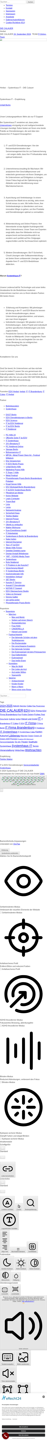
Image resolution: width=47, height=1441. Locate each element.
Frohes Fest (39, 714)
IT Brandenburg (35, 392)
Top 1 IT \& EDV (13, 545)
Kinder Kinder (17, 684)
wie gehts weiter (13, 600)
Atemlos (23, 706)
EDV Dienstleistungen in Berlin (19, 418)
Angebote (10, 17)
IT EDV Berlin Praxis (15, 464)
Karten (38, 731)
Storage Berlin (12, 449)
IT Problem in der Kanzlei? (17, 565)
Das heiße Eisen (19, 661)
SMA (42, 774)
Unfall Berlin (5, 105)
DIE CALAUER (6, 28)
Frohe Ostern (28, 714)
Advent (16, 706)
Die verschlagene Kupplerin (23, 646)
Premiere (13, 739)
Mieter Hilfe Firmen (14, 548)
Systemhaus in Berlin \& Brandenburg (22, 536)
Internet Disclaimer (14, 542)
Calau (29, 706)
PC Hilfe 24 (11, 435)
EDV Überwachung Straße (17, 591)
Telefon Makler (12, 516)
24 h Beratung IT (13, 444)
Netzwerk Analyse (13, 510)
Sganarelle (16, 675)
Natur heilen (11, 539)
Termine (9, 5)
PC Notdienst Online (14, 446)
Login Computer (13, 499)
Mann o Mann (17, 687)
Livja (8, 504)
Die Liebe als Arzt (19, 669)
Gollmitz (12, 719)
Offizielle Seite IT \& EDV (16, 438)
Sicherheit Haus (13, 513)
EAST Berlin (11, 415)
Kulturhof (4, 735)
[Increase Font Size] (2, 1148)
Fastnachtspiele (15, 635)
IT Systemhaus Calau (26, 732)
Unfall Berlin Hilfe (13, 467)
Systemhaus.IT (13, 276)
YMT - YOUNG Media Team (18, 556)
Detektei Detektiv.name (16, 551)
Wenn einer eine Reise (21, 690)
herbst (22, 392)
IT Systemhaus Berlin (15, 571)
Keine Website (12, 496)
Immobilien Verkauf (14, 577)
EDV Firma (36, 710)
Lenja (8, 507)
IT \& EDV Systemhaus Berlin (18, 490)
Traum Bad (10, 501)
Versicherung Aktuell (14, 568)
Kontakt (9, 8)
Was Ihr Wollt (17, 666)
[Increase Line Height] (2, 1182)
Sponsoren (10, 11)
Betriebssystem (12, 406)
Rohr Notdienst (12, 562)
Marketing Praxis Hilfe (15, 470)
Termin (36, 746)
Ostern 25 (38, 736)
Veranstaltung (7, 750)
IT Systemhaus (12, 441)
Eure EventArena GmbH (16, 530)
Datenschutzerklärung (15, 20)
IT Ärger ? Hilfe (12, 473)
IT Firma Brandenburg (19, 727)
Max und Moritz (18, 617)
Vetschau (20, 750)
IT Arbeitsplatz (12, 533)
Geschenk (4, 719)
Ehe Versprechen (13, 461)
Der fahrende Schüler (21, 649)
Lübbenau (14, 735)
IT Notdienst (11, 429)
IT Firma (30, 723)
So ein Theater (21, 742)
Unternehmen (6, 125)
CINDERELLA (18, 629)
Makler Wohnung (13, 528)
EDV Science (11, 420)
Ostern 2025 (5, 739)
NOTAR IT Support (14, 588)
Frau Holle (16, 626)
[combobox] (23, 782)
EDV (27, 710)
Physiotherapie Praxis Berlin (18, 603)
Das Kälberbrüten (19, 655)
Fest (19, 715)
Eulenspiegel (17, 658)
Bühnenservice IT (13, 452)
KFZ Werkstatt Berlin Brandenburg (20, 487)
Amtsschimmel (18, 681)
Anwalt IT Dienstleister (15, 585)
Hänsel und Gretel (19, 632)
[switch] (11, 913)
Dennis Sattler (12, 597)
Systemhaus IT (22, 745)
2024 (3, 705)
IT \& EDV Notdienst (14, 423)
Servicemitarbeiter (7, 742)
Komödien (13, 664)
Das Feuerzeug (38, 706)
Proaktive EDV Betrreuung (25, 739)
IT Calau (14, 723)
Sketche (12, 678)
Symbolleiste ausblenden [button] (10, 853)
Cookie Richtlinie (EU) (15, 23)
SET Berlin (10, 580)
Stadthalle (32, 742)
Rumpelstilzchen (19, 623)
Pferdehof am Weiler (14, 493)
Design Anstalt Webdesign (17, 554)
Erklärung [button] (5, 850)
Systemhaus (11, 409)
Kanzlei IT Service (13, 582)
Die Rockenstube (19, 643)
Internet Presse (12, 519)
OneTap (16, 844)
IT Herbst (10, 394)
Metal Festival (12, 475)
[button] (1, 790)
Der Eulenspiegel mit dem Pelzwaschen (29, 652)
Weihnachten (33, 750)
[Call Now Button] (5, 1436)
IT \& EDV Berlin (13, 426)
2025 (9, 705)
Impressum (10, 14)
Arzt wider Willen (19, 672)
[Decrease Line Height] (2, 1191)
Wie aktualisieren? (28, 1301)
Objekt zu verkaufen (14, 525)
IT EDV (21, 723)
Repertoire (10, 611)
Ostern (31, 736)
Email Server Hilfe (13, 484)
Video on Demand (13, 594)
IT (26, 392)
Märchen (12, 614)
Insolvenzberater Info (15, 574)
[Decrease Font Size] (2, 1157)
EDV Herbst (14, 392)
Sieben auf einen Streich (22, 620)
